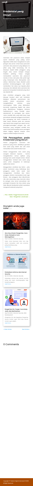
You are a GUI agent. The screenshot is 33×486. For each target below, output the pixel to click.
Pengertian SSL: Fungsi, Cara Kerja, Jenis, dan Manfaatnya (16, 310)
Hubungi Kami (13, 395)
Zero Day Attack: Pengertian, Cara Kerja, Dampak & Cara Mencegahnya (16, 235)
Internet (15, 239)
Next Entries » (26, 329)
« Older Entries (7, 329)
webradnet (8, 18)
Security (22, 18)
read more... (8, 247)
